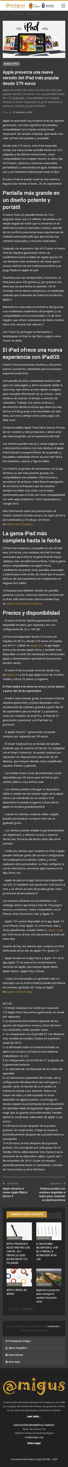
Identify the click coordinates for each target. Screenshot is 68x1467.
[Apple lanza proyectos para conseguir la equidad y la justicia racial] (49, 1277)
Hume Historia (16, 1355)
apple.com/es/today (19, 991)
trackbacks (54, 1326)
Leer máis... (34, 1416)
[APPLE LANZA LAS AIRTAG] (19, 1277)
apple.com (36, 645)
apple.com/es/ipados (20, 524)
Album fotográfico (18, 1348)
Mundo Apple (11, 64)
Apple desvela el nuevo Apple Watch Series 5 (15, 1192)
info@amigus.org (34, 1437)
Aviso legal (14, 1362)
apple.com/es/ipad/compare (24, 603)
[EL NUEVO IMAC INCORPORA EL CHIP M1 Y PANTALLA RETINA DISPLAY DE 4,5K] (49, 1231)
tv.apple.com (53, 930)
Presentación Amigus (20, 1341)
